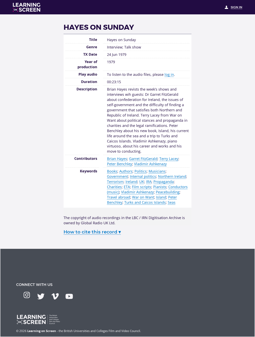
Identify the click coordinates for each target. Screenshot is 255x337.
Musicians (157, 171)
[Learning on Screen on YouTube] (69, 296)
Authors (125, 171)
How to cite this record (92, 232)
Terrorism (115, 181)
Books (112, 171)
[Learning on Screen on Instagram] (26, 295)
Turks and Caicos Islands (145, 202)
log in (169, 74)
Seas (172, 202)
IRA (148, 181)
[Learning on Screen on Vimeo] (55, 296)
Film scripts (141, 186)
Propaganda (163, 181)
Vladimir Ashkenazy (150, 163)
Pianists (159, 186)
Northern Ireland (172, 176)
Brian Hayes (117, 158)
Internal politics (143, 176)
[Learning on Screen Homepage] (27, 7)
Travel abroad (118, 197)
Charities (114, 186)
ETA (127, 186)
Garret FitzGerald (143, 158)
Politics (140, 171)
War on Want (143, 197)
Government (117, 176)
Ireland (131, 181)
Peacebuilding (167, 191)
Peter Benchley (119, 163)
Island (161, 197)
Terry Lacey (168, 158)
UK (141, 181)
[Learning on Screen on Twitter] (41, 296)
